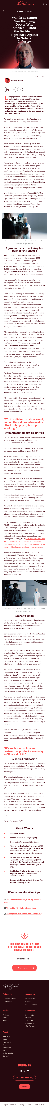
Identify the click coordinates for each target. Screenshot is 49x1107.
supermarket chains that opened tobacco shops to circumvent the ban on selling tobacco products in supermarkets (24, 544)
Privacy (22, 1105)
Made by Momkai (40, 1105)
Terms (29, 1105)
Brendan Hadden (17, 80)
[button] (45, 4)
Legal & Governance (10, 1105)
